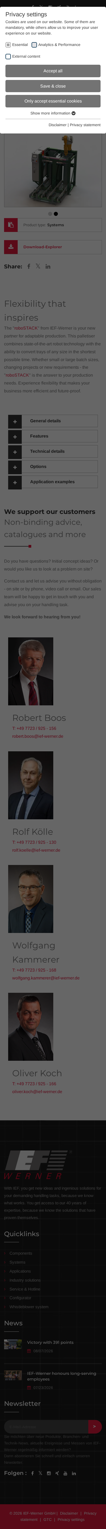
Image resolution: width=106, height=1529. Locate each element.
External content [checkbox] (26, 56)
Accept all (53, 71)
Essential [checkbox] (20, 44)
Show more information (50, 113)
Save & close (53, 86)
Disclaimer (58, 125)
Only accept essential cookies (53, 101)
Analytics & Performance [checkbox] (59, 44)
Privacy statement (85, 125)
